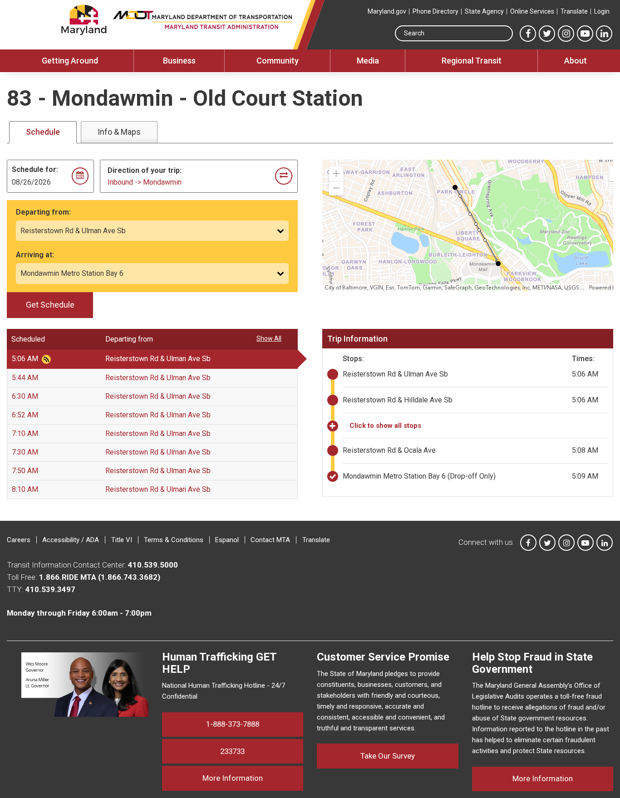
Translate (574, 11)
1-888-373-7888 (232, 724)
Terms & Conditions (173, 540)
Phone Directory (435, 11)
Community (277, 60)
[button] (336, 173)
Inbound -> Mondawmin (145, 182)
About (575, 60)
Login (602, 11)
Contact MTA (270, 540)
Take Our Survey (387, 755)
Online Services (532, 11)
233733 (232, 751)
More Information (252, 778)
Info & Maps (119, 132)
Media (368, 60)
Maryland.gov (387, 11)
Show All (268, 338)
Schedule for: (35, 169)
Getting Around (70, 60)
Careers (18, 540)
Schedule (43, 132)
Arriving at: (35, 254)
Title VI (121, 540)
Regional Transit (472, 60)
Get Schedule (50, 304)
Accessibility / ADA (70, 540)
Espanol (227, 540)
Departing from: (43, 212)
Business (179, 60)
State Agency (484, 11)
